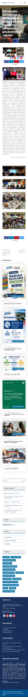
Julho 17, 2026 (7, 465)
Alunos (8, 302)
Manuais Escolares (9, 575)
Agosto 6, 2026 (7, 300)
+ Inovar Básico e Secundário (9, 627)
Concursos (7, 563)
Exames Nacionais (8, 572)
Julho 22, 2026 (7, 411)
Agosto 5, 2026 (7, 345)
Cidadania (16, 38)
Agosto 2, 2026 (7, 373)
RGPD (4, 695)
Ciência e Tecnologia (10, 540)
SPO (5, 588)
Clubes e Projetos (9, 560)
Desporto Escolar (9, 569)
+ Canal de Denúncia (7, 632)
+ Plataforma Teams (7, 630)
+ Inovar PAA (5, 629)
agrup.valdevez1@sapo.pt (9, 612)
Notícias (22, 38)
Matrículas (7, 578)
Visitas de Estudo (9, 591)
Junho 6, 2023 (7, 38)
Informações (8, 537)
